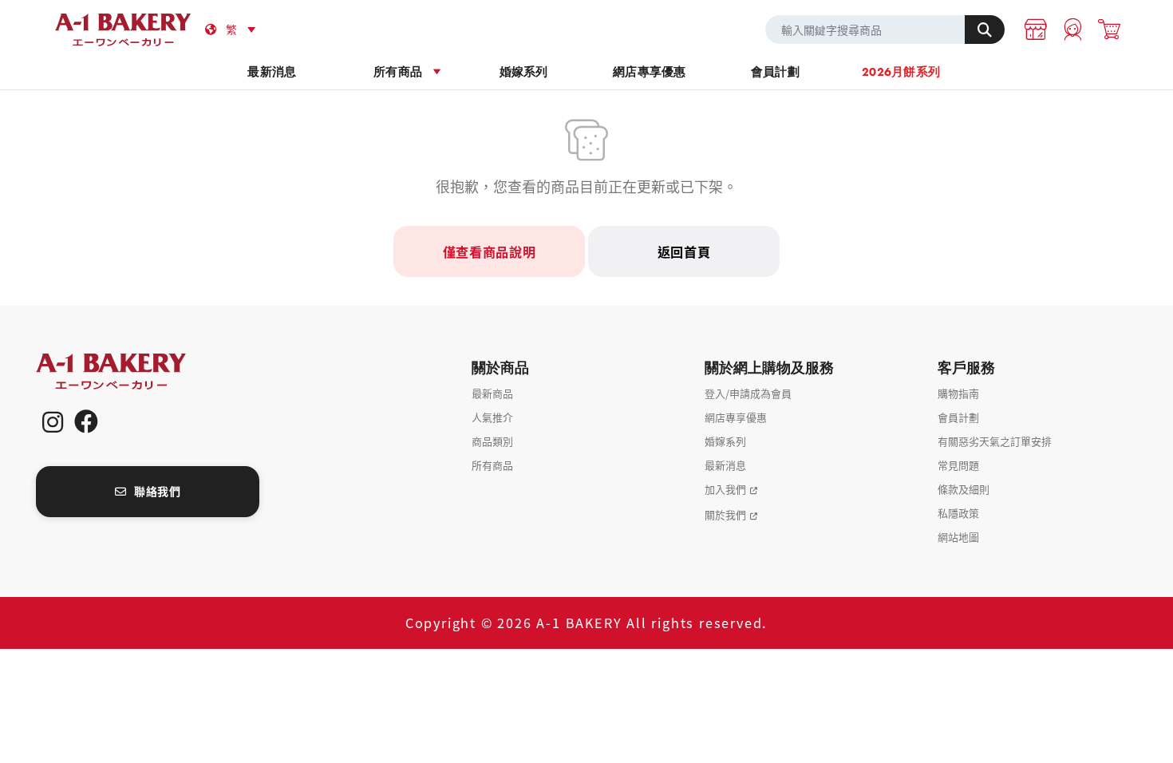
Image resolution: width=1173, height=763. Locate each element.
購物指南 (958, 393)
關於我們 (725, 514)
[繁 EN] (243, 29)
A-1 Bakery (131, 371)
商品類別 (492, 441)
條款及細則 (963, 488)
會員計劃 (775, 72)
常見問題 (958, 464)
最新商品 (492, 393)
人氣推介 (492, 417)
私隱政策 (958, 512)
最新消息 (271, 72)
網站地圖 (958, 536)
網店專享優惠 (649, 72)
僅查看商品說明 (489, 251)
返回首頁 (684, 251)
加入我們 (725, 488)
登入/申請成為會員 (748, 393)
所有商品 (397, 72)
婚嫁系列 (524, 72)
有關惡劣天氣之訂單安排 (995, 441)
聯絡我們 (157, 491)
